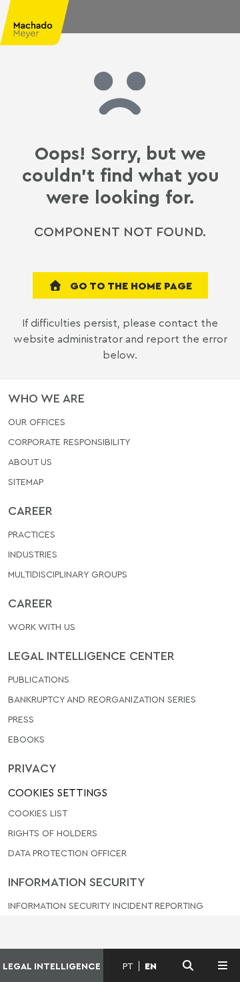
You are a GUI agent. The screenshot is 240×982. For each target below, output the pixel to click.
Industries (32, 554)
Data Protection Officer (67, 852)
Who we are (46, 398)
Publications (38, 680)
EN (151, 966)
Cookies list (37, 812)
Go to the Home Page (129, 285)
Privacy (32, 767)
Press (21, 719)
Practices (31, 535)
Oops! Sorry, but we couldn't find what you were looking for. (120, 175)
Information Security (76, 881)
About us (30, 461)
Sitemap (25, 482)
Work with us (41, 627)
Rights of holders (52, 832)
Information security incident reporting (105, 906)
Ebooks (26, 738)
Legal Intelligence (52, 965)
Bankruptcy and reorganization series (102, 699)
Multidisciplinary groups (67, 573)
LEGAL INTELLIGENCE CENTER (91, 655)
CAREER (30, 510)
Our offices (36, 422)
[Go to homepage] (42, 26)
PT (128, 966)
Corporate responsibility (69, 441)
